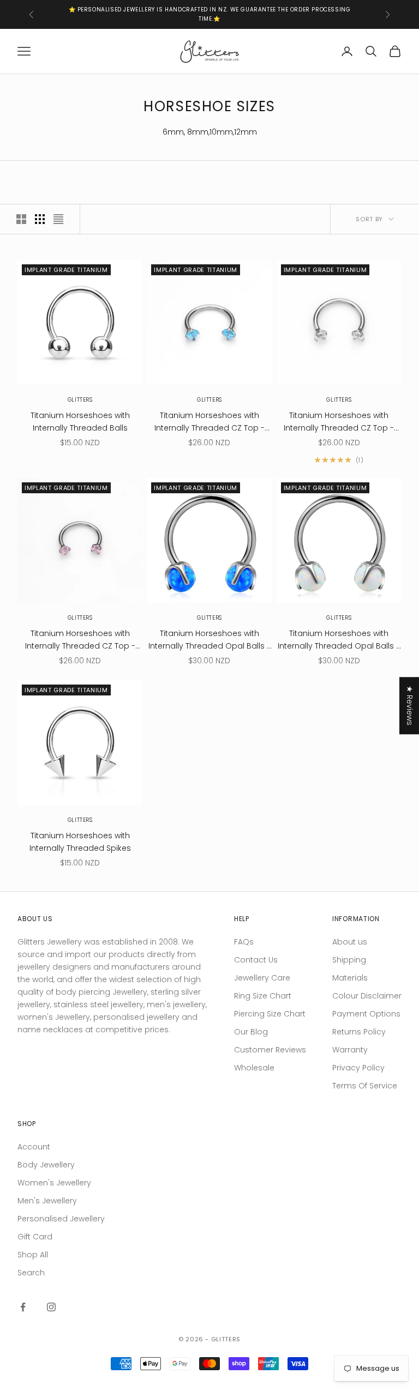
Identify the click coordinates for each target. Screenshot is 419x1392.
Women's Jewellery (54, 1182)
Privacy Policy (358, 1067)
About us (349, 941)
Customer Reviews (270, 1049)
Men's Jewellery (47, 1200)
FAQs (244, 941)
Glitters (80, 400)
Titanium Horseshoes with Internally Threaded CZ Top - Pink (80, 640)
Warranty (350, 1049)
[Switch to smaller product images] (40, 219)
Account (33, 1146)
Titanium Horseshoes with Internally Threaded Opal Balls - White (339, 640)
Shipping (349, 959)
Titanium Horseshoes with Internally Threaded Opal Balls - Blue (209, 640)
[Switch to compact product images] (58, 219)
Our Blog (251, 1031)
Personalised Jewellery (61, 1218)
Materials (350, 977)
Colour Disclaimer (367, 995)
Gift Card (34, 1236)
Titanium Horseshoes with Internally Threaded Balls (80, 421)
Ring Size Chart (262, 995)
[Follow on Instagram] (51, 1307)
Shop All (32, 1254)
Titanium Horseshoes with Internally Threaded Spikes (80, 842)
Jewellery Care (262, 977)
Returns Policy (359, 1031)
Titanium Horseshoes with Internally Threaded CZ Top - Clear (339, 422)
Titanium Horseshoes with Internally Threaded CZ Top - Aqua (209, 422)
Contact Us (256, 959)
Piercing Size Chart (270, 1013)
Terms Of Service (364, 1085)
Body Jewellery (46, 1164)
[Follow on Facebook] (22, 1307)
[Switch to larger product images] (21, 219)
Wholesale (254, 1067)
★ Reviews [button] (409, 705)
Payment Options (366, 1013)
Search (31, 1272)
